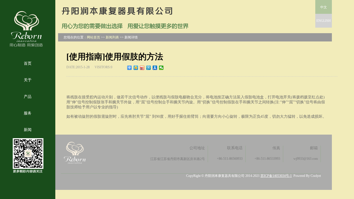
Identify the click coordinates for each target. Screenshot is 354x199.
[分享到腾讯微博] (148, 68)
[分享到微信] (161, 68)
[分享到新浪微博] (142, 68)
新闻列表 (112, 37)
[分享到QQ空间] (136, 68)
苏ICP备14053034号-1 (276, 176)
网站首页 (93, 37)
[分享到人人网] (155, 68)
